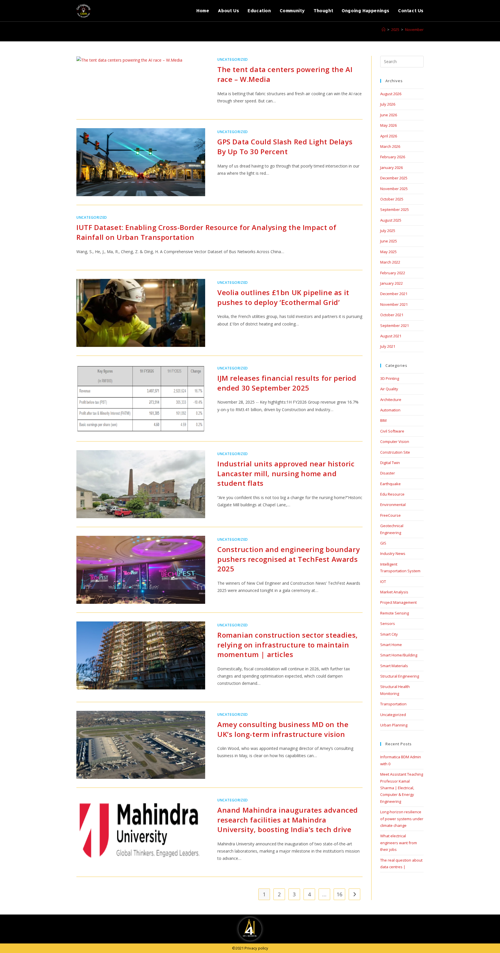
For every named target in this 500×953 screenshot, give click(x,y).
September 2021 (394, 325)
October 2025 (391, 199)
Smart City (389, 634)
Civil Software (392, 431)
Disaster (387, 473)
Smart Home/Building (398, 655)
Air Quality (389, 388)
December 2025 (393, 178)
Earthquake (390, 483)
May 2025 (388, 251)
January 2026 (391, 167)
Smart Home (391, 644)
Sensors (387, 623)
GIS (383, 543)
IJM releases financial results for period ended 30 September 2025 (286, 383)
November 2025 (394, 188)
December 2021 (393, 293)
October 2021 (391, 314)
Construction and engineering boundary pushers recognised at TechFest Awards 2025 (288, 558)
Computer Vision (394, 441)
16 (339, 894)
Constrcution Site (395, 452)
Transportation (393, 704)
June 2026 (388, 114)
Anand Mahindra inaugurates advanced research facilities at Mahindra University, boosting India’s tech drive (287, 819)
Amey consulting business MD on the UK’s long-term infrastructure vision (282, 729)
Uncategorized (232, 59)
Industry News (392, 553)
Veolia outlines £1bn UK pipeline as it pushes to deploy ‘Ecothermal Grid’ (283, 297)
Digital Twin (390, 462)
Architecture (390, 399)
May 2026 (388, 125)
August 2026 (390, 93)
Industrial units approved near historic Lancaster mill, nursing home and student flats (285, 473)
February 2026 (392, 156)
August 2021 (390, 335)
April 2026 (388, 136)
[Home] (383, 29)
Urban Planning (393, 725)
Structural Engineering (399, 676)
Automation (390, 410)
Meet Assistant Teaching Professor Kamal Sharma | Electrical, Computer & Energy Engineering (401, 788)
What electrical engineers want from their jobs (398, 842)
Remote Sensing (394, 613)
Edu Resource (392, 494)
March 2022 (390, 262)
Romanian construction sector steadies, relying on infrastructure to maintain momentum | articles (287, 644)
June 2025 (388, 241)
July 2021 (387, 346)
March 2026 (390, 146)
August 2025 (390, 220)
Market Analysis (394, 592)
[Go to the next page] (354, 894)
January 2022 (391, 283)
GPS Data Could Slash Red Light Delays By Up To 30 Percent (284, 146)
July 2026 (387, 104)
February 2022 (392, 272)
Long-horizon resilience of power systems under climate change (401, 818)
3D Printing (389, 378)
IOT (383, 581)
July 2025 (387, 230)
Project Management (398, 602)
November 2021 (394, 304)
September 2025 (394, 209)
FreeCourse (390, 515)
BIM (383, 420)
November (414, 29)
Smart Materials (394, 665)
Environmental (393, 504)
